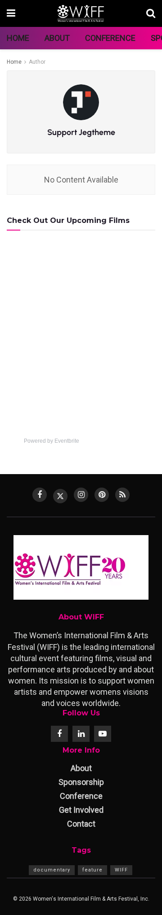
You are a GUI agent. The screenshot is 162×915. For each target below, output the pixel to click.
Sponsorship (81, 782)
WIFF (121, 870)
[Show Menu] (11, 13)
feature (92, 870)
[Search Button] (150, 13)
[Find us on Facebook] (39, 495)
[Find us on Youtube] (102, 734)
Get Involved (81, 810)
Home (18, 38)
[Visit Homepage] (80, 13)
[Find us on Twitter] (60, 496)
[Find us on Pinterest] (101, 495)
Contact (81, 823)
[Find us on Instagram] (81, 495)
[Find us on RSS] (122, 495)
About (57, 38)
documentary (51, 870)
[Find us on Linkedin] (81, 734)
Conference (110, 38)
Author (37, 62)
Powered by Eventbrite (51, 441)
